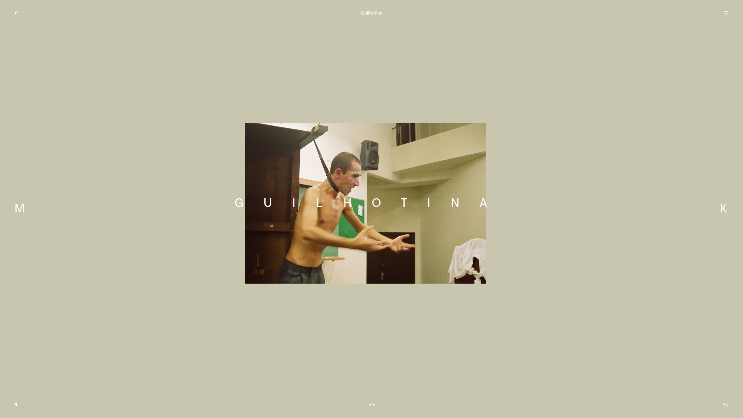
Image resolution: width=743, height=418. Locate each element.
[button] (130, 209)
